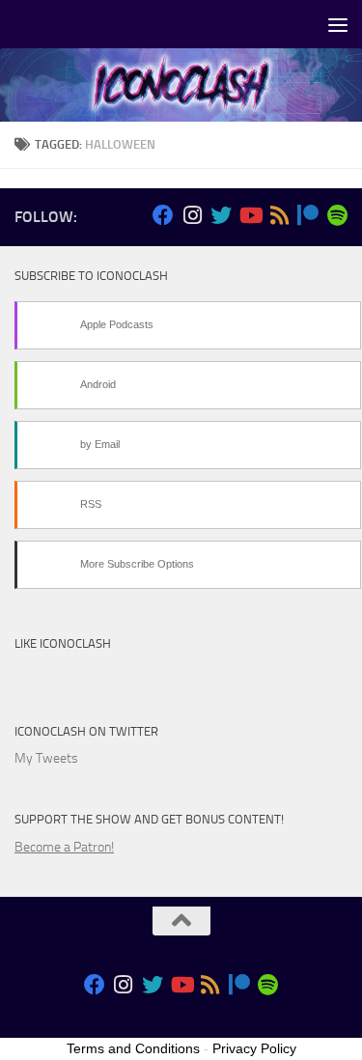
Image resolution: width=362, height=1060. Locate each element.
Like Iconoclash (62, 643)
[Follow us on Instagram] (192, 215)
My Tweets (46, 758)
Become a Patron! (64, 847)
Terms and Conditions (133, 1048)
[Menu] (338, 24)
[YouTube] (250, 215)
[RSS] (279, 215)
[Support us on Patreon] (308, 215)
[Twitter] (221, 215)
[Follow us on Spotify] (337, 215)
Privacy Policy (254, 1048)
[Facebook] (163, 215)
